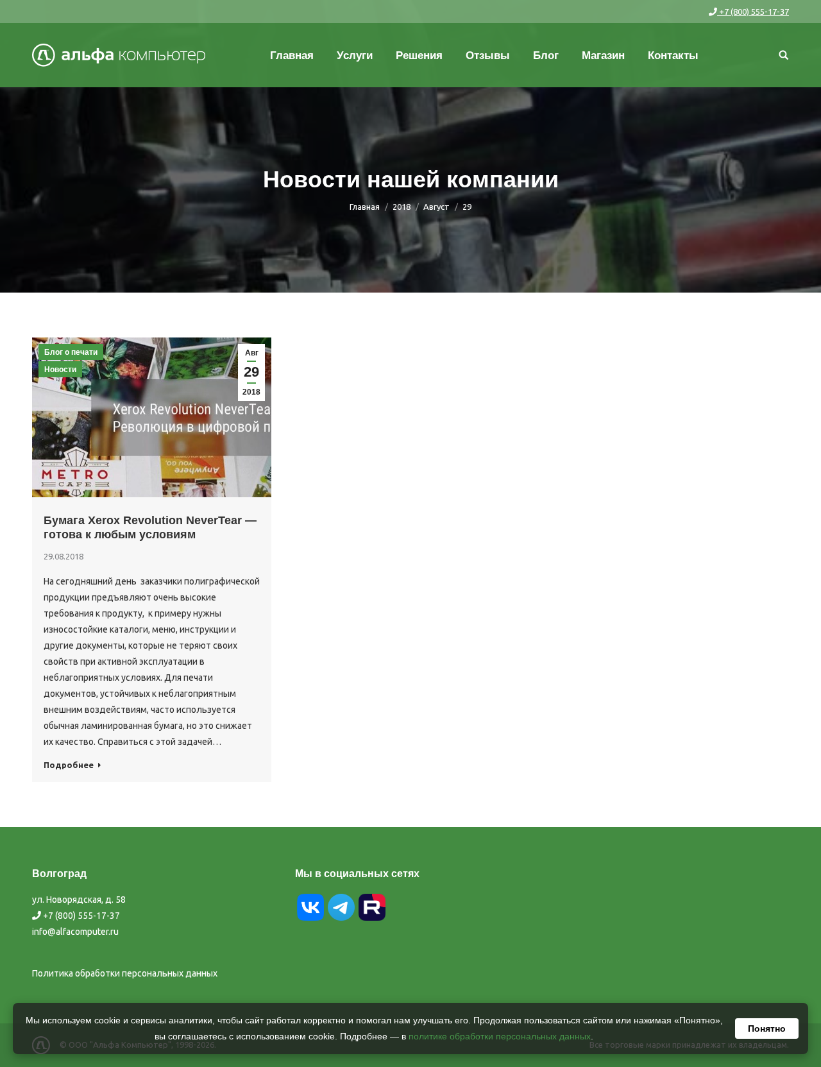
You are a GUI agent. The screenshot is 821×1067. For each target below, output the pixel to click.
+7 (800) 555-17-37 (753, 11)
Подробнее (69, 764)
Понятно (767, 1028)
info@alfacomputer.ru (75, 931)
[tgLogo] (341, 919)
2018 (401, 206)
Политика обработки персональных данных (124, 973)
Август (436, 206)
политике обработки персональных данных (500, 1036)
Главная (365, 206)
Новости (60, 369)
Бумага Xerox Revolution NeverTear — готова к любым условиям (150, 527)
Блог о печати (70, 352)
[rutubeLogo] (372, 919)
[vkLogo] (310, 919)
